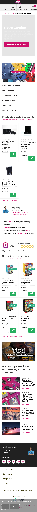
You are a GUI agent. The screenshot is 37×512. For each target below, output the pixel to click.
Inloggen (19, 9)
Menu (5, 9)
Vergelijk (5, 151)
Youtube (23, 462)
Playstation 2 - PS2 (9, 96)
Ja (5, 507)
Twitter (13, 462)
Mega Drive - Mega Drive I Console (8, 143)
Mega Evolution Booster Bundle (27, 318)
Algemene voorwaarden (11, 490)
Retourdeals (7, 106)
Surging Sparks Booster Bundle (26, 282)
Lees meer (26, 388)
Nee (14, 507)
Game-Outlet (21, 496)
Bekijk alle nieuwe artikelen (12, 336)
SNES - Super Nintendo (11, 85)
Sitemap (32, 490)
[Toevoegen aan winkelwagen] (13, 154)
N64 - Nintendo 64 (9, 111)
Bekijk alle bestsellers (9, 201)
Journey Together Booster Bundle (8, 282)
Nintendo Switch (8, 101)
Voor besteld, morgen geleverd (19, 13)
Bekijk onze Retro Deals (17, 44)
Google (18, 462)
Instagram (9, 462)
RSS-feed (24, 490)
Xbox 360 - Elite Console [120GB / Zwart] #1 (9, 183)
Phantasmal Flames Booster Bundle (9, 318)
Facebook (4, 462)
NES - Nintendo (8, 90)
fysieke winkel (22, 233)
